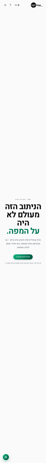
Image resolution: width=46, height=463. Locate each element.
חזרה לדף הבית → (23, 256)
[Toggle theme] (10, 5)
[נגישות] (6, 457)
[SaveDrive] (37, 5)
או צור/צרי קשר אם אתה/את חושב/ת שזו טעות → (23, 263)
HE (16, 5)
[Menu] (5, 5)
